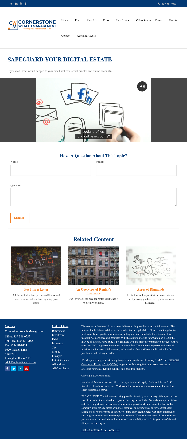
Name (14, 162)
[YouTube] (21, 3)
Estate (55, 339)
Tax (54, 347)
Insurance (57, 343)
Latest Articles (60, 360)
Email (100, 162)
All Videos (58, 364)
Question (15, 185)
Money (56, 351)
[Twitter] (11, 3)
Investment (58, 335)
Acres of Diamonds (150, 289)
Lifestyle (57, 356)
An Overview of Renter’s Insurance (93, 291)
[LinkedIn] (16, 3)
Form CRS (114, 430)
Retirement (58, 331)
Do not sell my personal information (123, 368)
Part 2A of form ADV (94, 430)
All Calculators (60, 368)
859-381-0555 (169, 3)
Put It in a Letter (36, 289)
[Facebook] (25, 3)
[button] (77, 20)
